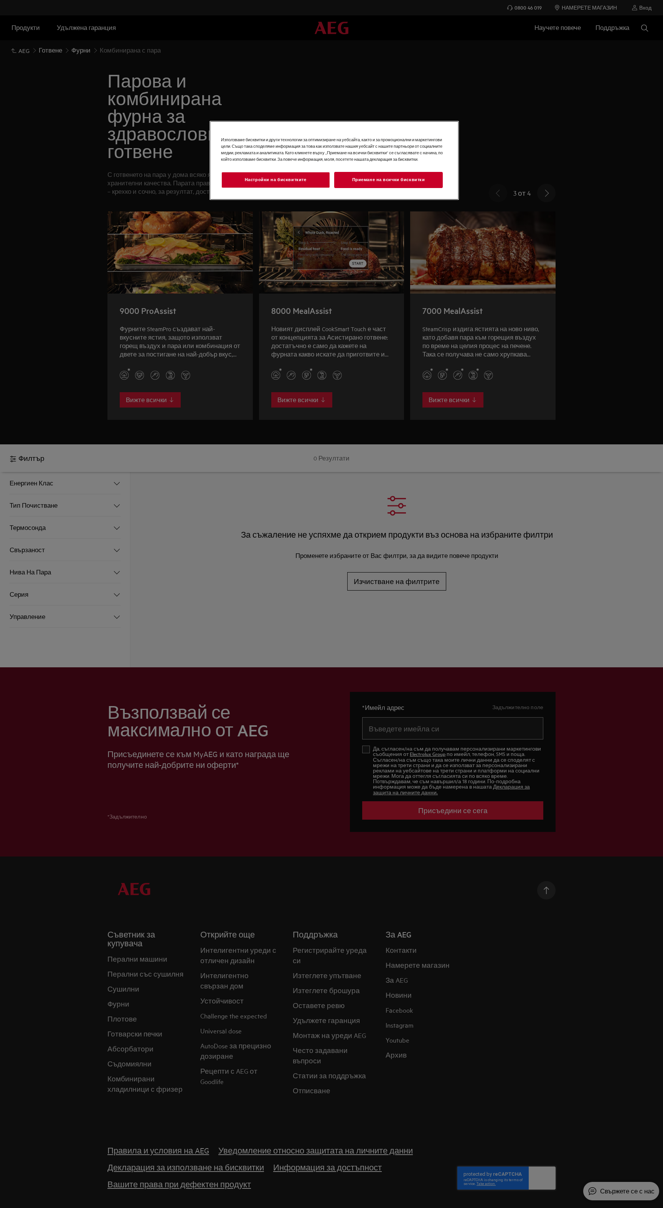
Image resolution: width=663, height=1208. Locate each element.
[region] (334, 160)
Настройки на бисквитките (276, 179)
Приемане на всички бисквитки (388, 179)
